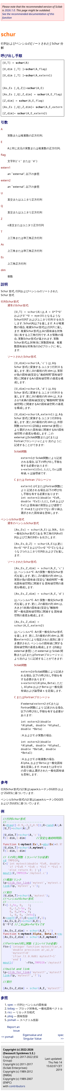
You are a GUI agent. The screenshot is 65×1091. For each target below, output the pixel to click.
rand (49, 825)
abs (45, 844)
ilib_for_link (19, 882)
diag (9, 825)
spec (10, 1004)
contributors (17, 1086)
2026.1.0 (10, 10)
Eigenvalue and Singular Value (32, 1036)
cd (4, 860)
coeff (10, 917)
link (6, 886)
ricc (10, 1012)
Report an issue (13, 1028)
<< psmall (7, 1037)
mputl (7, 873)
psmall (12, 1020)
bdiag (11, 1008)
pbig (10, 1016)
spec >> (61, 1036)
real (61, 933)
